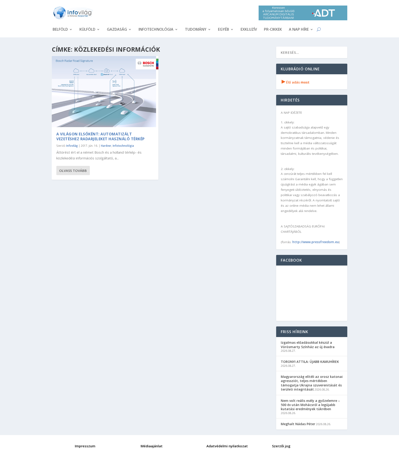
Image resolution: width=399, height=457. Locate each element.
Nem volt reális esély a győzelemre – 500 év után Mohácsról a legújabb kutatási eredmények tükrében (310, 404)
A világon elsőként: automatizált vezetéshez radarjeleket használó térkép (100, 136)
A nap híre (299, 30)
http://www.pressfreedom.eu (315, 242)
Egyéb (223, 30)
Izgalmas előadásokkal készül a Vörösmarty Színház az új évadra (308, 344)
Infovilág (72, 146)
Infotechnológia (156, 30)
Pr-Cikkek (273, 30)
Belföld (60, 30)
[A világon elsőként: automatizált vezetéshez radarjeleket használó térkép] (105, 91)
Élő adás (295, 82)
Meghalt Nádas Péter (298, 424)
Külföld (87, 30)
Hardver (106, 146)
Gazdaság (117, 30)
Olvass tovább (73, 170)
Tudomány (195, 30)
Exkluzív (249, 30)
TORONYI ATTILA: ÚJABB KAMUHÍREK (310, 361)
